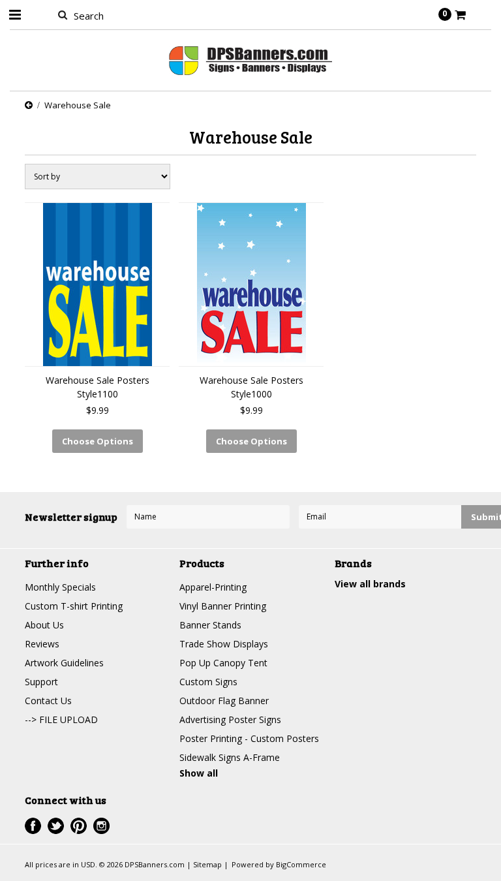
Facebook (33, 826)
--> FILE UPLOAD (61, 719)
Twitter (56, 826)
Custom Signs (208, 681)
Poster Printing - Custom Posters (249, 738)
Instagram (101, 826)
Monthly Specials (60, 587)
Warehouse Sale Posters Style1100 (97, 387)
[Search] (62, 14)
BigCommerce (301, 864)
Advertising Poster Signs (230, 719)
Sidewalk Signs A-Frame (229, 757)
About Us (44, 625)
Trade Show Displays (223, 644)
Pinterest (78, 826)
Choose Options (97, 441)
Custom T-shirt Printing (74, 606)
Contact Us (48, 700)
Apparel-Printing (213, 587)
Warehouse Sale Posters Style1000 (251, 387)
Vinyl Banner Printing (222, 606)
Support (41, 681)
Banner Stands (210, 625)
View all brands (370, 584)
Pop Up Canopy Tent (223, 663)
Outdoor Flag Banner (224, 700)
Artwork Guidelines (64, 663)
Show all (198, 773)
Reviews (42, 644)
